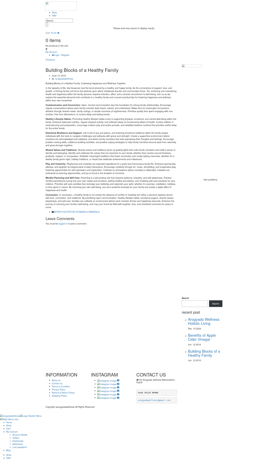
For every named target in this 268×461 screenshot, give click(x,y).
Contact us (57, 383)
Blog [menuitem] (8, 450)
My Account (51, 51)
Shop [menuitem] (8, 425)
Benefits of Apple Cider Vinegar (202, 337)
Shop (54, 12)
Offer (54, 15)
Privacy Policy (58, 389)
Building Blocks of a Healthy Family (204, 353)
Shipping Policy (59, 395)
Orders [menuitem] (15, 437)
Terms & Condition (61, 386)
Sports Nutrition (64, 211)
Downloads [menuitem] (17, 440)
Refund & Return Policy (63, 392)
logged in (62, 223)
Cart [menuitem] (8, 428)
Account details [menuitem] (19, 434)
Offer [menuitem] (8, 457)
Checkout (50, 59)
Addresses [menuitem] (17, 444)
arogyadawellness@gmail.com (154, 400)
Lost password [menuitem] (19, 447)
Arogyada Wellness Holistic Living (203, 321)
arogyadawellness (64, 78)
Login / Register (61, 55)
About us (56, 380)
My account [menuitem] (12, 431)
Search (185, 298)
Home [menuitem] (9, 422)
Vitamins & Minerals (88, 211)
